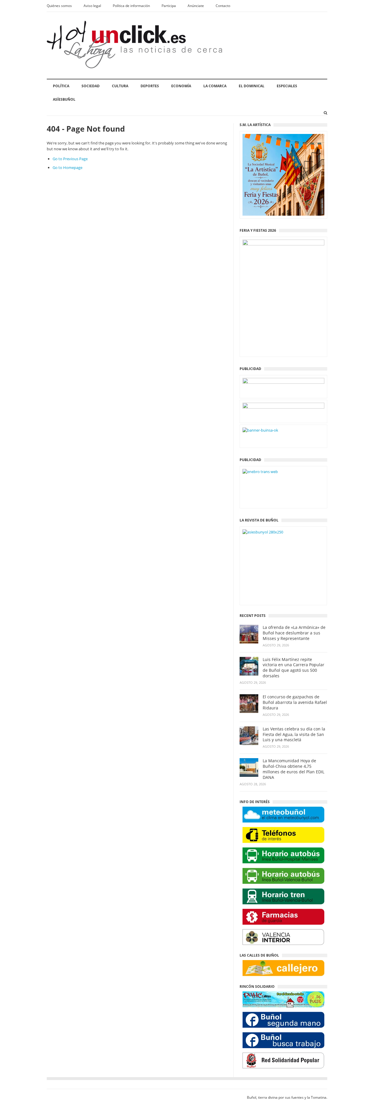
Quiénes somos (59, 5)
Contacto (223, 5)
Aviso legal (92, 5)
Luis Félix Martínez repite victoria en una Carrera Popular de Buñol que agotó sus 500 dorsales (293, 668)
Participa (169, 5)
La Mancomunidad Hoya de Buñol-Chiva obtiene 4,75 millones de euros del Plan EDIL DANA (293, 769)
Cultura (120, 85)
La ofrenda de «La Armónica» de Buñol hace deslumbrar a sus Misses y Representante (294, 633)
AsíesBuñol (64, 99)
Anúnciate (196, 5)
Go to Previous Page (70, 158)
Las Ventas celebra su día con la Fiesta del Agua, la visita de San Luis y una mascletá (294, 734)
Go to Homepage (67, 167)
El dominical (251, 85)
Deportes (150, 85)
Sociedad (91, 85)
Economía (181, 85)
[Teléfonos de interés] (283, 835)
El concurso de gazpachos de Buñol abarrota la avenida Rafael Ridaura (295, 702)
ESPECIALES (287, 85)
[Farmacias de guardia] (283, 917)
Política (61, 85)
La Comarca (214, 85)
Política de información (131, 5)
